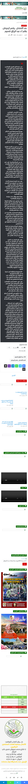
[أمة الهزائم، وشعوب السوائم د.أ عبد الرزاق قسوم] (20, 414)
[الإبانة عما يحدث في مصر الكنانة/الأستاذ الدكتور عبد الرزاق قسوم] (6, 414)
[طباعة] (23, 369)
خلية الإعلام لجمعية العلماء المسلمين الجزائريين (13, 771)
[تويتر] (20, 365)
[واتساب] (16, 365)
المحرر (25, 35)
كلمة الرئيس (18, 22)
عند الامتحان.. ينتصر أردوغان (18, 360)
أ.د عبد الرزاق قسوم (20, 357)
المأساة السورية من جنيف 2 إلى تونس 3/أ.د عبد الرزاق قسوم (7, 402)
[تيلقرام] (12, 365)
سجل (25, 564)
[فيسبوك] (23, 365)
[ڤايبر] (9, 365)
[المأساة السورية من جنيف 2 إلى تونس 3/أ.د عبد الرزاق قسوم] (6, 391)
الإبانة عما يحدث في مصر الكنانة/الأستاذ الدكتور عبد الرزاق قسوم (7, 423)
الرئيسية (24, 22)
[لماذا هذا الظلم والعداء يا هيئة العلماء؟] (20, 387)
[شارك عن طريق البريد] (5, 365)
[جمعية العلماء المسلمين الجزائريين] (20, 8)
